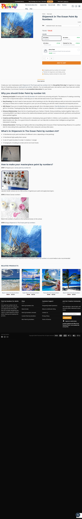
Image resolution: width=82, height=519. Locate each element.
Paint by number (33, 93)
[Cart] (79, 6)
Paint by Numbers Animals (29, 312)
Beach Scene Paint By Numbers (10, 293)
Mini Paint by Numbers (28, 319)
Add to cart (61, 63)
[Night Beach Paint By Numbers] (30, 280)
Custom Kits (43, 5)
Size (43, 25)
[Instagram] (5, 336)
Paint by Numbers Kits (31, 5)
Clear (79, 22)
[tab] (41, 81)
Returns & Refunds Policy (49, 309)
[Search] (73, 6)
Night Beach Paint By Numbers (31, 293)
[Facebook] (2, 336)
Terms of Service (46, 319)
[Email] (7, 336)
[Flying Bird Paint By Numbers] (51, 280)
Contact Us (45, 312)
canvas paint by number (21, 168)
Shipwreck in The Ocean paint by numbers (22, 223)
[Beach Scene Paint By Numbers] (10, 280)
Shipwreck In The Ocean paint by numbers (35, 85)
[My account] (76, 6)
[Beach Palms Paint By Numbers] (71, 280)
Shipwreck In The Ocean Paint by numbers (33, 131)
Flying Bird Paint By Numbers (51, 293)
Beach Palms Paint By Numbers (71, 293)
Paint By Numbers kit (61, 106)
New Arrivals (51, 5)
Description (41, 81)
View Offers (50, 1)
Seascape (49, 14)
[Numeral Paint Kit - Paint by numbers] (11, 6)
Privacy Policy (45, 316)
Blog (26, 9)
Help (31, 9)
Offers (58, 5)
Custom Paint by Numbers (29, 316)
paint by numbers (43, 164)
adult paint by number (25, 87)
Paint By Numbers (30, 96)
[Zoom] (3, 36)
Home (43, 14)
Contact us (65, 1)
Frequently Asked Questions (49, 305)
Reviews (64, 5)
